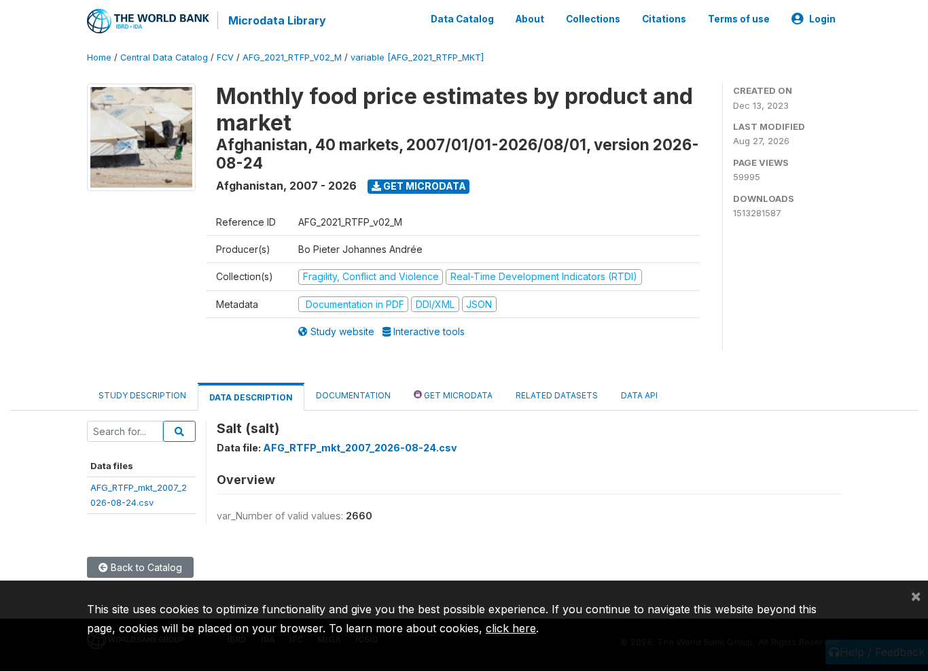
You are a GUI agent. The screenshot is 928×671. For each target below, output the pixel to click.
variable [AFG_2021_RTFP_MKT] (417, 57)
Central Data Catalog (164, 57)
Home (99, 57)
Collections (593, 19)
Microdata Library (277, 20)
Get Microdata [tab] (457, 395)
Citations (664, 19)
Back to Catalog (145, 567)
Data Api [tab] (639, 395)
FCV (225, 57)
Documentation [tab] (353, 395)
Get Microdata (423, 186)
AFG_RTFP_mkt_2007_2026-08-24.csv (360, 447)
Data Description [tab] (251, 397)
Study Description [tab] (142, 395)
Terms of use (739, 19)
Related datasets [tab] (557, 395)
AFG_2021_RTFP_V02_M (292, 57)
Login (822, 19)
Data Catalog (462, 19)
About (530, 19)
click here (511, 628)
